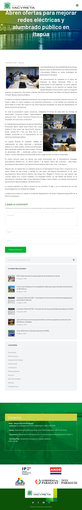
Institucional (12, 364)
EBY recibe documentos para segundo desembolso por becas (38, 276)
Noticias (17, 40)
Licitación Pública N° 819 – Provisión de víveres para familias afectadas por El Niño (45, 309)
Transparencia (13, 386)
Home (10, 40)
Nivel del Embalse (14, 379)
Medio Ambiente (14, 371)
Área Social (12, 352)
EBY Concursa (13, 356)
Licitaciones (12, 367)
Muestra (11, 375)
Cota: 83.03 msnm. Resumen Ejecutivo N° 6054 (33, 331)
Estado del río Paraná (15, 360)
